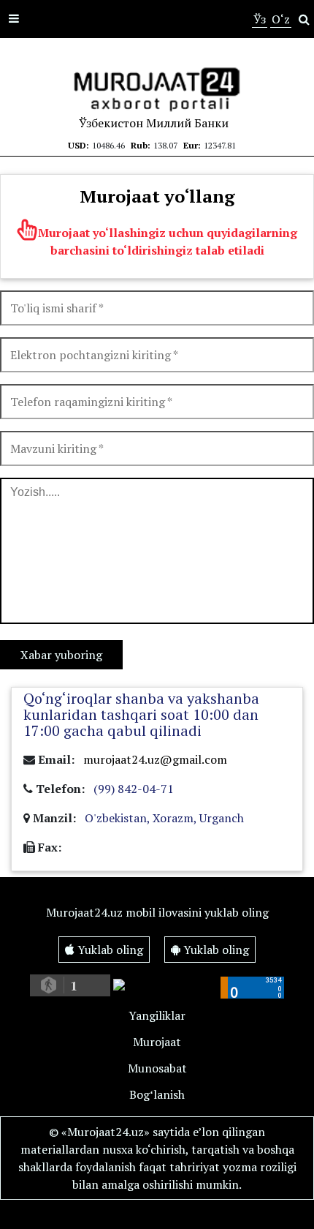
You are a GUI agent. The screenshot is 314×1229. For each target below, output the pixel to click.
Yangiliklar (157, 1015)
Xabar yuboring (61, 655)
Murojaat (157, 1042)
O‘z (281, 19)
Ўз (259, 19)
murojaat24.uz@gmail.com (155, 759)
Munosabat (157, 1068)
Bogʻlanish (157, 1094)
